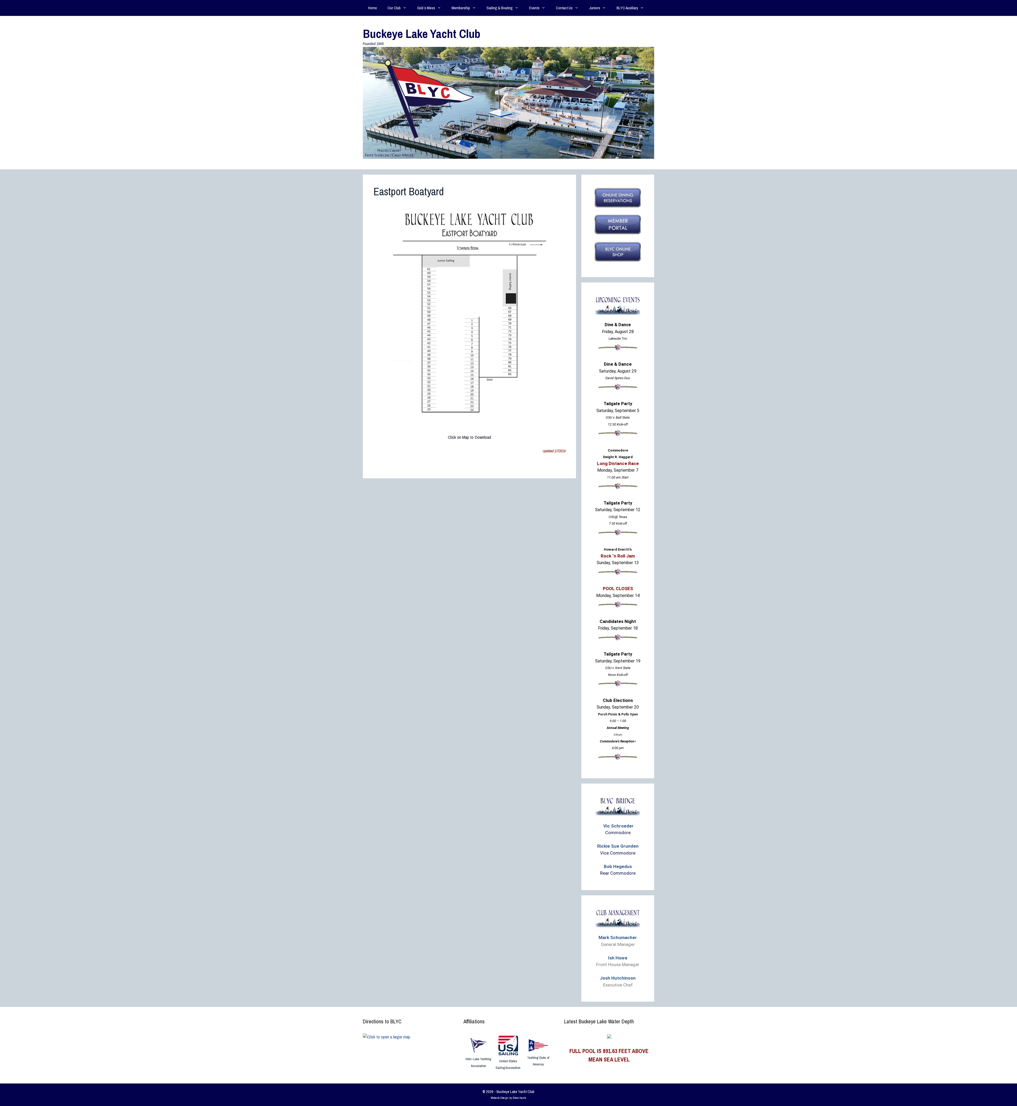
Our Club (394, 8)
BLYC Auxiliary (627, 8)
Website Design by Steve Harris (508, 1098)
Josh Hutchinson (618, 978)
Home (372, 8)
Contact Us (564, 8)
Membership (461, 8)
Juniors (594, 8)
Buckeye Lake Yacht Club (421, 33)
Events (534, 8)
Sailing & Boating (500, 8)
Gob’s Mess (426, 8)
